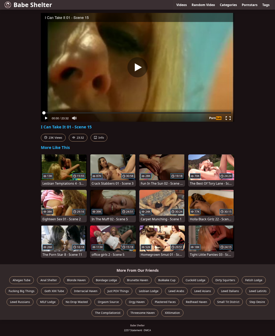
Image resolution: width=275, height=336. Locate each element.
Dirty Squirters (225, 280)
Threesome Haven (142, 313)
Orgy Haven (137, 302)
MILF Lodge (48, 302)
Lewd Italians (230, 291)
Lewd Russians (20, 302)
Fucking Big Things (21, 291)
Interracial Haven (85, 291)
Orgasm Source (108, 302)
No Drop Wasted (77, 302)
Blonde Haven (76, 280)
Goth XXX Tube (54, 291)
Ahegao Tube (21, 280)
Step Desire (257, 302)
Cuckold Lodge (195, 280)
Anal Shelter (48, 280)
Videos (181, 5)
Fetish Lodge (253, 280)
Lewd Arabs (176, 291)
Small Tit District (228, 302)
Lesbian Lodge (148, 291)
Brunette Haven (137, 280)
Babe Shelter (32, 5)
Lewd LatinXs (258, 291)
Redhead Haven (196, 302)
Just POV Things (118, 291)
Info (101, 137)
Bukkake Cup (167, 280)
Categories (228, 5)
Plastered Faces (165, 302)
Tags (266, 5)
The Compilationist (107, 313)
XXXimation (172, 313)
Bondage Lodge (106, 280)
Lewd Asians (202, 291)
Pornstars (249, 5)
